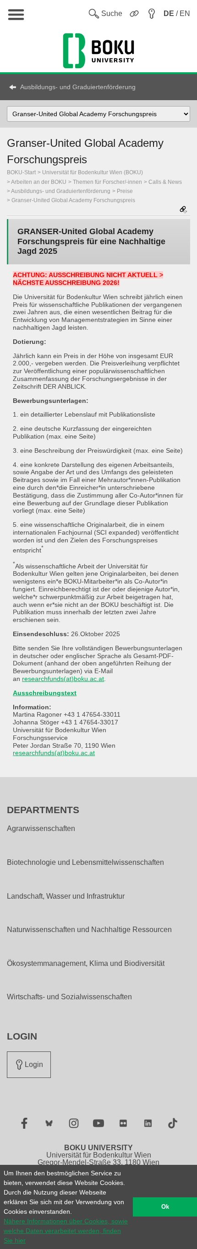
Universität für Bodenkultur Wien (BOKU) (92, 172)
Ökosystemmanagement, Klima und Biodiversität (85, 963)
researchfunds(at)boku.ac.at (63, 678)
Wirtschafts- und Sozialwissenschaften (69, 997)
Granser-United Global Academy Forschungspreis (73, 200)
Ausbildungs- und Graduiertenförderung (78, 87)
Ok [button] (165, 1207)
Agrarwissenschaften (41, 828)
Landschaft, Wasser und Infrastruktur (66, 896)
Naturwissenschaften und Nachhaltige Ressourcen (89, 929)
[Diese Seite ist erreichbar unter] (183, 210)
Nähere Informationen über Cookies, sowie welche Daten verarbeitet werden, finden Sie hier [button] (66, 1230)
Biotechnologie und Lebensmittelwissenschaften (85, 862)
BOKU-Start (21, 172)
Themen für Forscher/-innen (107, 182)
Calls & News (165, 182)
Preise (125, 191)
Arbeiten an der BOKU (38, 182)
